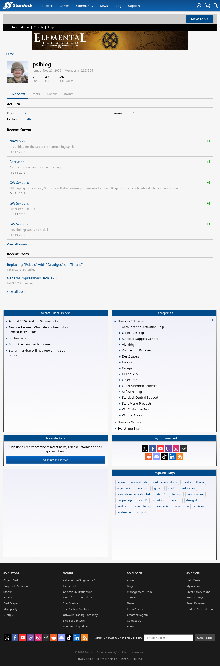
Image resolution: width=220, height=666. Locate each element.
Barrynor (16, 161)
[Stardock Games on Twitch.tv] (168, 449)
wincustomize (195, 494)
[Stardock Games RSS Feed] (180, 456)
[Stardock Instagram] (176, 449)
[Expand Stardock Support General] (120, 339)
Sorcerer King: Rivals (76, 626)
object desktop (142, 506)
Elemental (69, 586)
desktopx (176, 494)
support (141, 512)
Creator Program (138, 615)
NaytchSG (17, 141)
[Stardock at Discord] (156, 456)
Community (84, 6)
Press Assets (135, 609)
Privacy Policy (85, 659)
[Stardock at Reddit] (149, 456)
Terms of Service (107, 659)
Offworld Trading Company (80, 615)
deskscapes (188, 488)
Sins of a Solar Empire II (78, 597)
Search (38, 27)
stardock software (193, 482)
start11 (143, 500)
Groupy (8, 615)
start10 (161, 494)
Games (64, 6)
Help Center (194, 580)
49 (29, 119)
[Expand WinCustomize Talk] (120, 410)
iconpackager (125, 500)
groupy (158, 488)
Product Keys (194, 597)
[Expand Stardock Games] (115, 422)
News (104, 6)
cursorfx (176, 500)
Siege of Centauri (74, 621)
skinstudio (159, 500)
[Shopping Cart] (207, 5)
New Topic (199, 19)
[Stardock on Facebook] (153, 449)
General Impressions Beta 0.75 (32, 278)
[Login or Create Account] (199, 5)
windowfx (122, 506)
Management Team (139, 592)
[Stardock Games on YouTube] (160, 449)
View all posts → (18, 292)
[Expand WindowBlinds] (120, 416)
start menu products (165, 482)
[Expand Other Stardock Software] (120, 386)
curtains (199, 506)
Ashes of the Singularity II (79, 580)
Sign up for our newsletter (118, 637)
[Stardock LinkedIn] (172, 456)
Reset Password (196, 603)
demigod (191, 500)
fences (121, 482)
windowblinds (139, 482)
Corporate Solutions (16, 586)
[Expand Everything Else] (115, 428)
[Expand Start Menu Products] (120, 404)
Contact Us (134, 621)
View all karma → (19, 244)
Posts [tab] (36, 94)
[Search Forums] (216, 5)
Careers (132, 597)
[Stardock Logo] (17, 5)
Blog (118, 6)
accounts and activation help (134, 494)
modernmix (124, 512)
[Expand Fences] (120, 362)
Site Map (138, 659)
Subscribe (205, 638)
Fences (7, 597)
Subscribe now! (55, 460)
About (131, 580)
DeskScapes (10, 603)
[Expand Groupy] (120, 368)
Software (46, 6)
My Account (194, 586)
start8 (171, 488)
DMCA (125, 659)
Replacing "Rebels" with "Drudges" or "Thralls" (45, 264)
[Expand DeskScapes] (120, 357)
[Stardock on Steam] (184, 449)
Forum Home (20, 27)
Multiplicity (10, 609)
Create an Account (198, 592)
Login (51, 27)
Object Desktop (13, 580)
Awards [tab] (52, 94)
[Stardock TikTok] (164, 456)
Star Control (70, 603)
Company (135, 572)
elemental (163, 506)
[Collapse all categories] (212, 320)
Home (10, 54)
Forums (132, 626)
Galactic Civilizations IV (77, 592)
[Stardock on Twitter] (145, 449)
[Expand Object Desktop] (120, 333)
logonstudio (182, 506)
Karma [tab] (69, 94)
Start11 (8, 592)
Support (134, 6)
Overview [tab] (17, 94)
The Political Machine (76, 609)
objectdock (123, 488)
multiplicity (142, 488)
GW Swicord (19, 182)
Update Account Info (199, 609)
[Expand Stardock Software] (115, 321)
